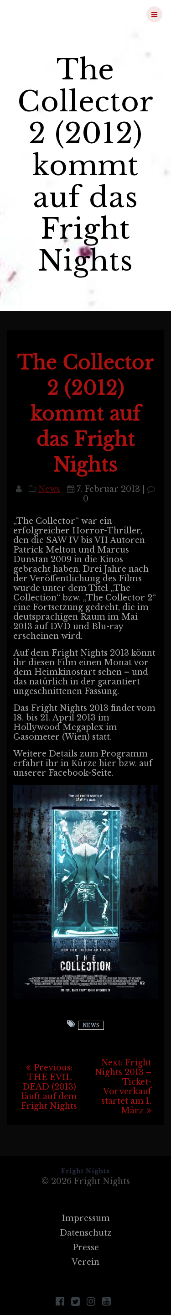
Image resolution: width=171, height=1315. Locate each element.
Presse (86, 1247)
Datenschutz (86, 1233)
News (49, 489)
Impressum (86, 1218)
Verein (85, 1262)
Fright (56, 14)
